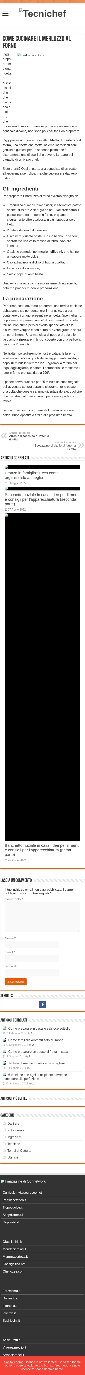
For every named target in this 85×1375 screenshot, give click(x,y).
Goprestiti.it (11, 1222)
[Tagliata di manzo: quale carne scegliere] (4, 1063)
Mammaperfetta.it (15, 1256)
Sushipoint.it (11, 1320)
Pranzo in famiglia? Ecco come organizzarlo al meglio (32, 475)
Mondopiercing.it (14, 1249)
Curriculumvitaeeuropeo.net (22, 1192)
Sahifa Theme (14, 1362)
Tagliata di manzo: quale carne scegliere (36, 1063)
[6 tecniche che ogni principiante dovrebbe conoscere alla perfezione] (4, 1074)
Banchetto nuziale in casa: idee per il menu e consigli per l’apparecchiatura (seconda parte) (42, 499)
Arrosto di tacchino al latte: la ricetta (29, 436)
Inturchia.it (10, 1305)
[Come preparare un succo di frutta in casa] (4, 1051)
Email (10, 952)
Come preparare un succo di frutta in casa (38, 1051)
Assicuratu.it (11, 1340)
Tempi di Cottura (19, 1150)
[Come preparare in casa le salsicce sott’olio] (4, 1028)
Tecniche (13, 1144)
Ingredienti (14, 1137)
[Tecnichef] (42, 13)
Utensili (12, 1157)
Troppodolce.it (12, 1207)
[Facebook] (42, 1004)
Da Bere (13, 1123)
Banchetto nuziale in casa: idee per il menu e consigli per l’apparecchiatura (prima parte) (42, 850)
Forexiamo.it (11, 1291)
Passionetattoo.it (14, 1200)
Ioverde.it (9, 1313)
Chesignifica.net (14, 1264)
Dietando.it (10, 1298)
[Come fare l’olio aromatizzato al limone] (4, 1040)
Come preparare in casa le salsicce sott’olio (39, 1028)
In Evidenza (15, 1130)
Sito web (11, 966)
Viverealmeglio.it (14, 1347)
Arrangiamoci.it (13, 1355)
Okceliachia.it (12, 1241)
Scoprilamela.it (13, 1215)
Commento (14, 899)
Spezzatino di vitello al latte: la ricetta (55, 446)
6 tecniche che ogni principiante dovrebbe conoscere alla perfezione (35, 1077)
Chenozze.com (13, 1271)
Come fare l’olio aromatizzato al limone (35, 1040)
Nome (10, 938)
